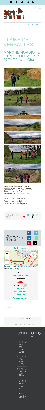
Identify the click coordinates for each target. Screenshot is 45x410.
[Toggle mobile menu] (40, 8)
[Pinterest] (24, 217)
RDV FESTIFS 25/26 (22, 395)
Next (37, 24)
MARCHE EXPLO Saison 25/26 (22, 385)
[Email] (32, 217)
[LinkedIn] (33, 215)
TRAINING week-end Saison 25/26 (22, 347)
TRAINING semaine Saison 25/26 (22, 372)
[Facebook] (24, 215)
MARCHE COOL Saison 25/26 (22, 360)
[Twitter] (28, 215)
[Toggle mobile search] (35, 8)
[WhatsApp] (37, 215)
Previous (29, 24)
